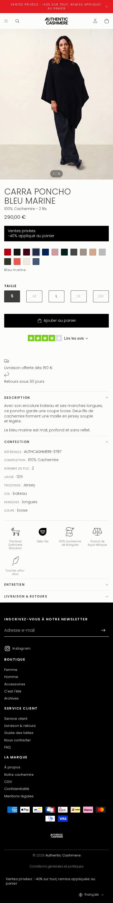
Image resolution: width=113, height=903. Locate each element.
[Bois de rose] (55, 252)
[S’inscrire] (103, 630)
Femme (10, 669)
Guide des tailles (18, 733)
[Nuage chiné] (102, 252)
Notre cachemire (19, 774)
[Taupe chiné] (83, 252)
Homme (11, 677)
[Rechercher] (17, 21)
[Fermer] (106, 6)
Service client (15, 718)
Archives (11, 698)
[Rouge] (7, 252)
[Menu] (6, 21)
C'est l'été (12, 691)
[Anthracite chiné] (73, 252)
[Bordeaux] (26, 252)
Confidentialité (16, 789)
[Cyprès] (64, 252)
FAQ (7, 747)
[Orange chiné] (17, 261)
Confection (16, 442)
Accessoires (14, 684)
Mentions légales (19, 796)
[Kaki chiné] (7, 261)
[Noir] (17, 252)
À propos (12, 767)
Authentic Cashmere (63, 855)
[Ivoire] (26, 261)
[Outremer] (45, 252)
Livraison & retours (25, 596)
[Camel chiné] (92, 252)
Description (17, 397)
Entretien (14, 584)
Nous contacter (17, 740)
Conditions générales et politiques (57, 866)
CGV (8, 781)
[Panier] (106, 21)
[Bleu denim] (36, 261)
